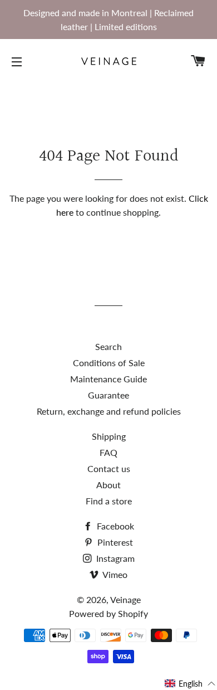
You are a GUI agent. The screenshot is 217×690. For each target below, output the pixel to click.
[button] (190, 683)
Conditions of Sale (109, 362)
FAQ (108, 452)
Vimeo (114, 574)
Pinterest (114, 542)
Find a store (109, 500)
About (108, 484)
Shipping (109, 436)
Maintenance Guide (108, 378)
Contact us (108, 468)
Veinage (125, 599)
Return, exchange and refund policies (109, 411)
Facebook (114, 526)
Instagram (114, 558)
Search (108, 346)
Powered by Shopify (108, 613)
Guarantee (108, 395)
